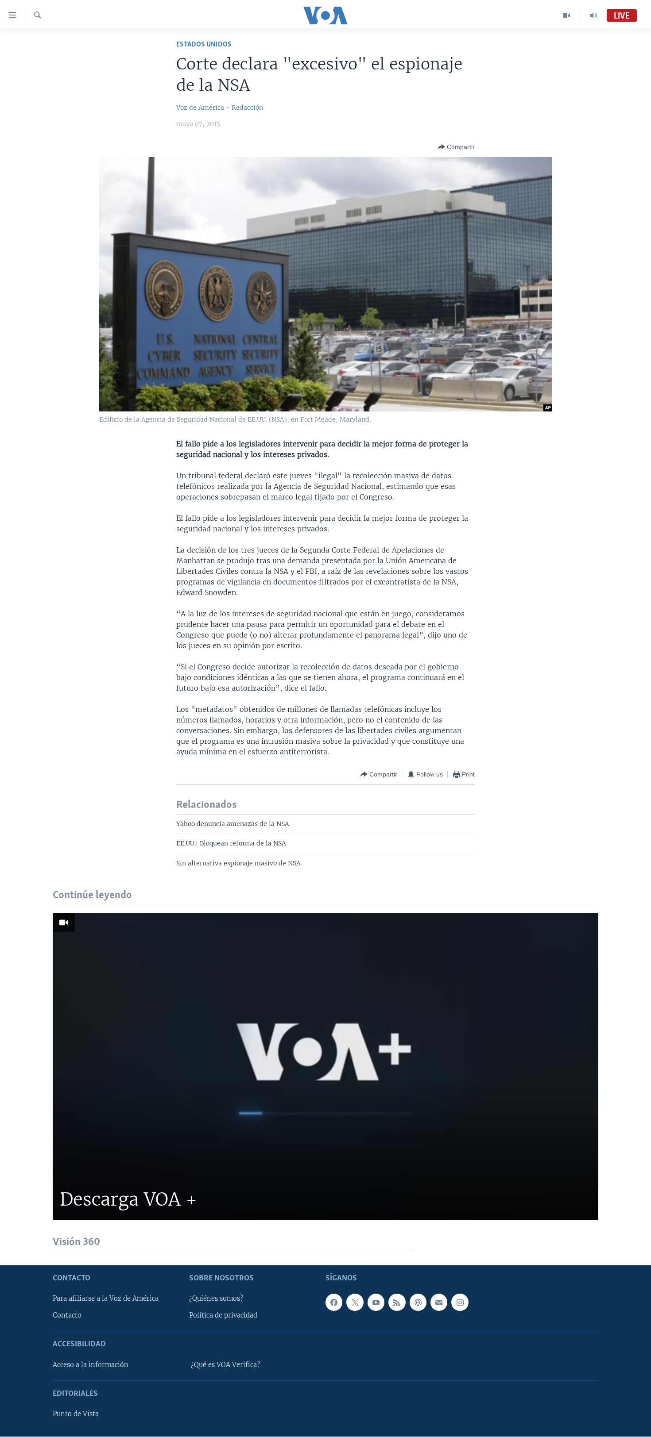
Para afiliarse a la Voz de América (106, 1299)
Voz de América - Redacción (219, 107)
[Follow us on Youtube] (376, 1302)
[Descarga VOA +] (325, 1066)
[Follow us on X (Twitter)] (354, 1302)
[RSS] (396, 1302)
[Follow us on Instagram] (459, 1302)
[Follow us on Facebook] (334, 1302)
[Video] (566, 15)
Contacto (67, 1316)
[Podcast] (418, 1302)
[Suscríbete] (438, 1302)
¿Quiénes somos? (216, 1299)
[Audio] (593, 15)
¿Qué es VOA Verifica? (225, 1365)
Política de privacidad (223, 1316)
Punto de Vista (76, 1414)
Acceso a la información (90, 1365)
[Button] (456, 147)
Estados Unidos (204, 44)
